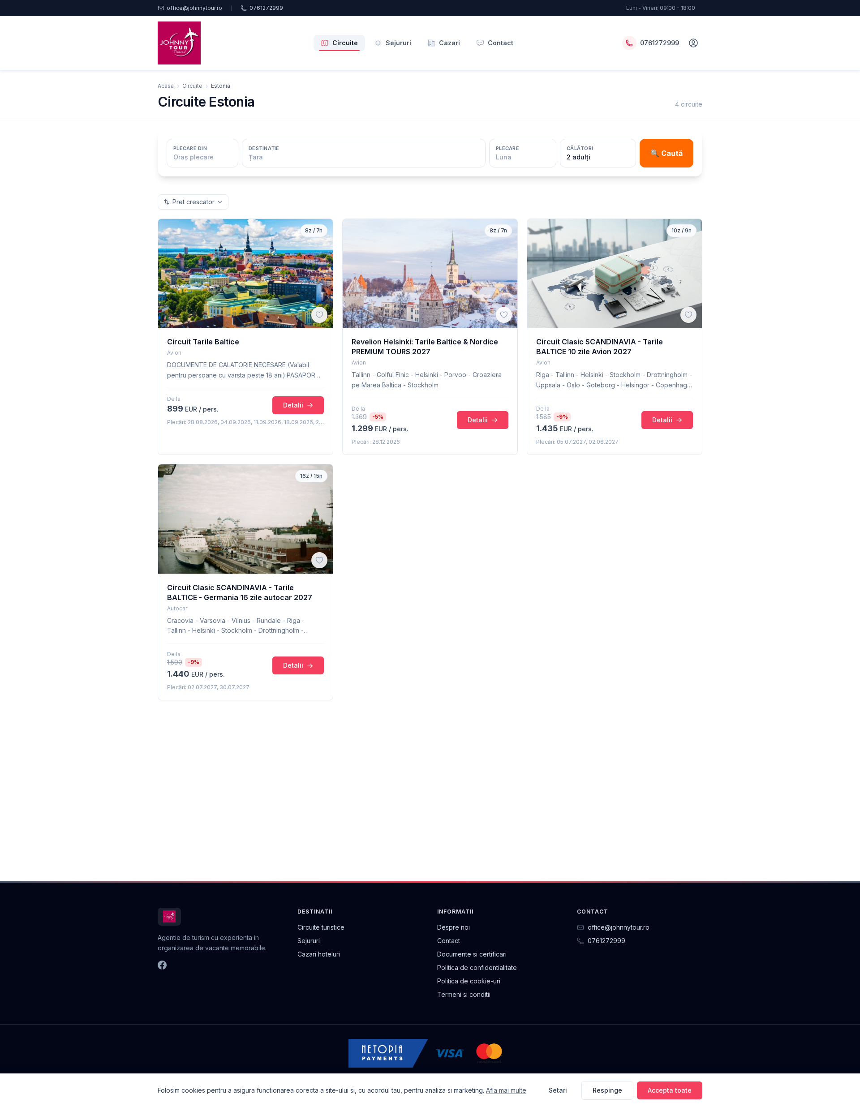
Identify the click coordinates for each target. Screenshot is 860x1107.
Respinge (607, 1090)
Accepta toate (670, 1090)
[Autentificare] (693, 43)
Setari (558, 1090)
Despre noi (453, 927)
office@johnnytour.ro (194, 7)
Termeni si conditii (463, 994)
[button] (319, 315)
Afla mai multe (506, 1090)
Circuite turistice (320, 927)
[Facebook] (162, 965)
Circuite (345, 43)
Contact (500, 43)
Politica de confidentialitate (477, 967)
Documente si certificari (472, 954)
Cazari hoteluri (318, 954)
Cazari (449, 43)
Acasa (166, 85)
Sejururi (398, 43)
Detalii (293, 405)
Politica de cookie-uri (468, 981)
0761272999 (266, 7)
